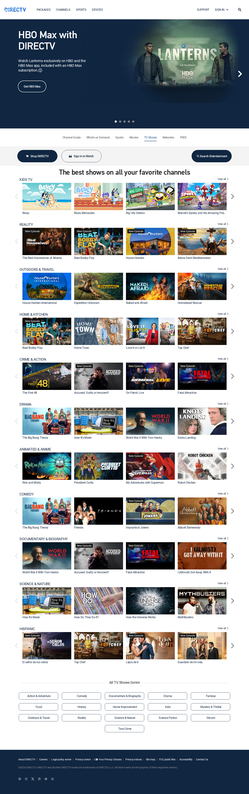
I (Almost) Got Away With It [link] (194, 572)
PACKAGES (43, 10)
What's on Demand (98, 137)
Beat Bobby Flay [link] (84, 258)
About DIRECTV (26, 759)
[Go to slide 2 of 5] (120, 121)
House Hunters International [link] (39, 303)
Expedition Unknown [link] (86, 303)
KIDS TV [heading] (26, 179)
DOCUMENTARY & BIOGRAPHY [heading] (44, 539)
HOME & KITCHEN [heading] (34, 314)
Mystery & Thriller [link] (210, 707)
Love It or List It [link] (135, 348)
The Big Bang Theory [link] (35, 438)
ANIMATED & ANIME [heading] (35, 449)
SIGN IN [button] (219, 10)
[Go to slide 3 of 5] (124, 121)
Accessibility (185, 759)
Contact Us (202, 759)
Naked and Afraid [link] (136, 303)
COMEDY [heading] (27, 494)
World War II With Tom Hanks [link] (144, 438)
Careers (43, 759)
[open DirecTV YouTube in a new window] (45, 778)
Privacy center (83, 759)
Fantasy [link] (211, 696)
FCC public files (167, 759)
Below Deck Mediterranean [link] (194, 258)
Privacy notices (133, 759)
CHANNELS (63, 10)
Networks (168, 137)
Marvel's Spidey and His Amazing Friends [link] (203, 213)
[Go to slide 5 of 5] (133, 121)
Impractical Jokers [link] (137, 527)
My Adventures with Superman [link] (145, 483)
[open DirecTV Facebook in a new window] (26, 778)
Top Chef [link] (183, 348)
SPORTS (81, 10)
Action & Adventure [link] (38, 696)
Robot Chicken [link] (187, 483)
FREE (183, 137)
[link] (46, 196)
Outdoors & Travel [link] (39, 718)
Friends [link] (78, 527)
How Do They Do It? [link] (86, 617)
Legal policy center (61, 759)
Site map (150, 759)
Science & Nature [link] (124, 718)
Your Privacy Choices (110, 759)
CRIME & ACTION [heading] (33, 359)
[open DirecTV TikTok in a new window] (52, 778)
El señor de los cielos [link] (35, 662)
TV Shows (150, 137)
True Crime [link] (124, 729)
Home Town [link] (81, 348)
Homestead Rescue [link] (190, 303)
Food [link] (39, 707)
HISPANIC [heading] (27, 628)
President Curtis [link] (84, 483)
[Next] (240, 74)
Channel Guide (72, 137)
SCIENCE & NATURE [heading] (35, 583)
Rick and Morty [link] (31, 483)
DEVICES (97, 10)
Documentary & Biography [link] (125, 696)
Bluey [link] (25, 213)
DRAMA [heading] (26, 404)
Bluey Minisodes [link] (84, 213)
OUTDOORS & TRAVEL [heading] (37, 269)
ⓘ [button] (40, 70)
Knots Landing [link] (187, 438)
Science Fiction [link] (168, 718)
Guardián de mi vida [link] (190, 662)
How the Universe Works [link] (141, 617)
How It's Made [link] (83, 438)
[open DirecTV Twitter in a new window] (32, 778)
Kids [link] (167, 707)
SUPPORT (203, 10)
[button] (240, 9)
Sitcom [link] (211, 718)
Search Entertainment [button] (213, 156)
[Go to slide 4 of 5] (129, 121)
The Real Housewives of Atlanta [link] (42, 258)
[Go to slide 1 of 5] (116, 121)
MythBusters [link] (185, 617)
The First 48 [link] (29, 393)
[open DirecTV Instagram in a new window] (39, 778)
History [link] (81, 707)
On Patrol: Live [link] (135, 393)
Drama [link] (168, 696)
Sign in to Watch (84, 156)
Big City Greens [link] (135, 213)
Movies (133, 137)
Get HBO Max (32, 86)
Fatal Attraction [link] (187, 393)
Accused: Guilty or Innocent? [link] (91, 393)
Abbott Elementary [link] (189, 527)
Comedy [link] (82, 696)
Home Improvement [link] (125, 707)
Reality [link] (82, 718)
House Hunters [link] (135, 258)
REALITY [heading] (26, 224)
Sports (119, 137)
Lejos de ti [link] (132, 662)
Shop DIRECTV (39, 156)
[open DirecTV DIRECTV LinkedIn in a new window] (19, 778)
